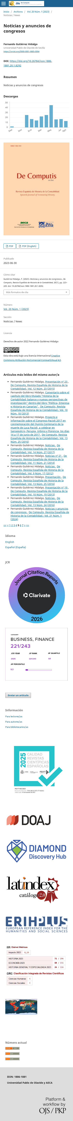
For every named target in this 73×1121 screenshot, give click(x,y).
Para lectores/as (13, 716)
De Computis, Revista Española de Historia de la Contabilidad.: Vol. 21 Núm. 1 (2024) (40, 515)
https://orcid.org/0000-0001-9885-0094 (21, 51)
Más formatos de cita (17, 292)
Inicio (6, 11)
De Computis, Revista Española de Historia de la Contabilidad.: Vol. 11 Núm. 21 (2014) (39, 459)
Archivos (18, 11)
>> (27, 525)
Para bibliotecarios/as (16, 727)
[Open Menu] (3, 3)
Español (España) (15, 547)
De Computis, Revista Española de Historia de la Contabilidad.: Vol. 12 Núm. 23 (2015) (39, 386)
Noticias (50, 445)
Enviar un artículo (18, 695)
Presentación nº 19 (56, 487)
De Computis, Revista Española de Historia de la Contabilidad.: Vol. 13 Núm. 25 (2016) (39, 438)
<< (5, 525)
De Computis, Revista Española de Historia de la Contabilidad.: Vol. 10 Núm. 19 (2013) (39, 492)
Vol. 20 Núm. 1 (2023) (38, 11)
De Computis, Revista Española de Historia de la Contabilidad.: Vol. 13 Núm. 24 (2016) (37, 501)
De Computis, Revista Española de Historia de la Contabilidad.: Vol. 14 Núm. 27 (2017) (37, 449)
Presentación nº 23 (56, 381)
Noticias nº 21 (53, 455)
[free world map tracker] (21, 1013)
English (9, 542)
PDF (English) (29, 246)
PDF (11, 246)
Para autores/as (13, 721)
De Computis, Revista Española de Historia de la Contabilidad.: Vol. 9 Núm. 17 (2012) (37, 470)
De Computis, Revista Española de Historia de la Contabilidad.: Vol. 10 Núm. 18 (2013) (39, 410)
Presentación (53, 477)
